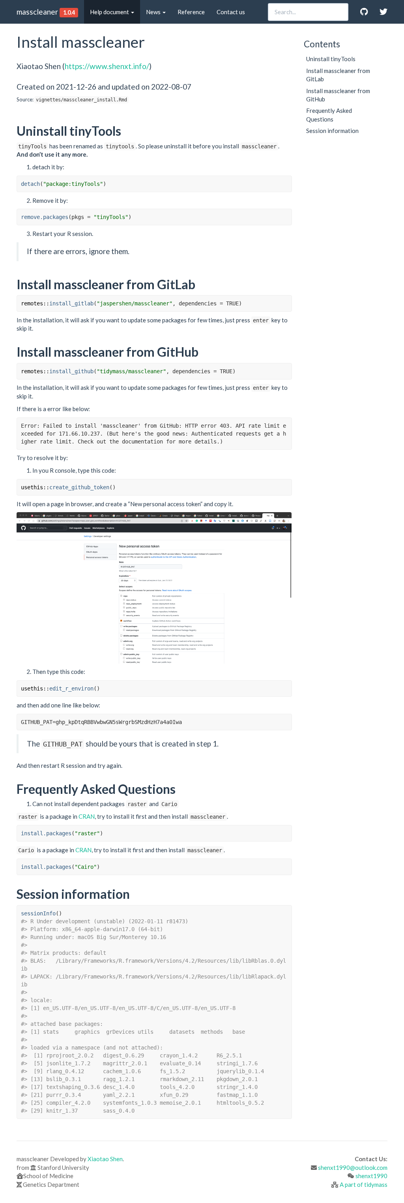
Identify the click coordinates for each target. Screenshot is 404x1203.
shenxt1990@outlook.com (352, 1167)
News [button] (154, 11)
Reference (191, 11)
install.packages (46, 833)
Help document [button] (110, 11)
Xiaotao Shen (105, 1158)
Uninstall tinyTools (330, 58)
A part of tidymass (363, 1184)
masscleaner (37, 11)
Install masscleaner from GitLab (338, 74)
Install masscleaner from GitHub (338, 95)
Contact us (231, 11)
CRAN (87, 816)
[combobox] (308, 12)
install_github (71, 371)
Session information (332, 130)
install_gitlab (71, 303)
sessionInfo (38, 913)
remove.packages (44, 217)
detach (30, 184)
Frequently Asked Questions (329, 114)
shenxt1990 (371, 1175)
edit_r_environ (71, 688)
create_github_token (79, 487)
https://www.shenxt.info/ (107, 66)
